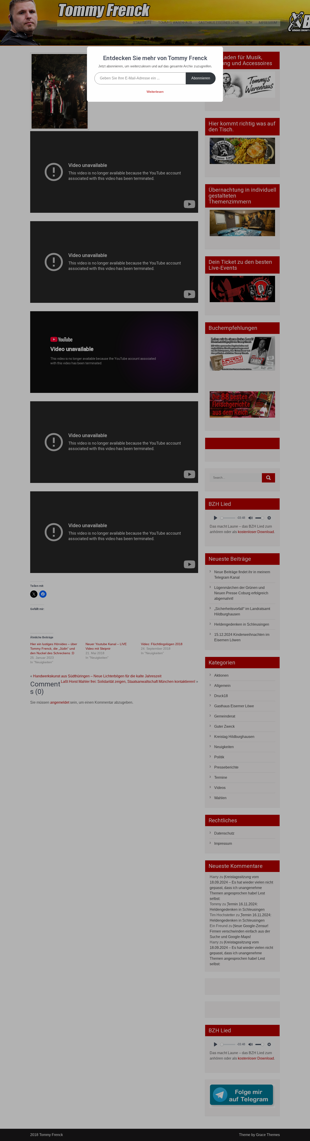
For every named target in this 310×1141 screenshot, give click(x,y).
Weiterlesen (155, 91)
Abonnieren (200, 78)
